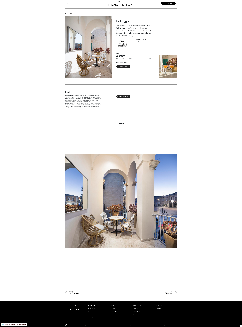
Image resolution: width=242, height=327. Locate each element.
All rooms (70, 13)
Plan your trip (114, 311)
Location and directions (93, 314)
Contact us (158, 308)
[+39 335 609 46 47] (69, 4)
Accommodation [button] (119, 9)
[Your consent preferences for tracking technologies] (2, 325)
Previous (70, 201)
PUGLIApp (113, 308)
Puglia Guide (134, 9)
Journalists (135, 308)
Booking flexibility (92, 318)
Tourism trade (136, 311)
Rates (89, 311)
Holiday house (91, 308)
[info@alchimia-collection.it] (71, 4)
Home (107, 9)
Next (172, 201)
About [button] (111, 9)
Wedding (127, 9)
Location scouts (137, 314)
